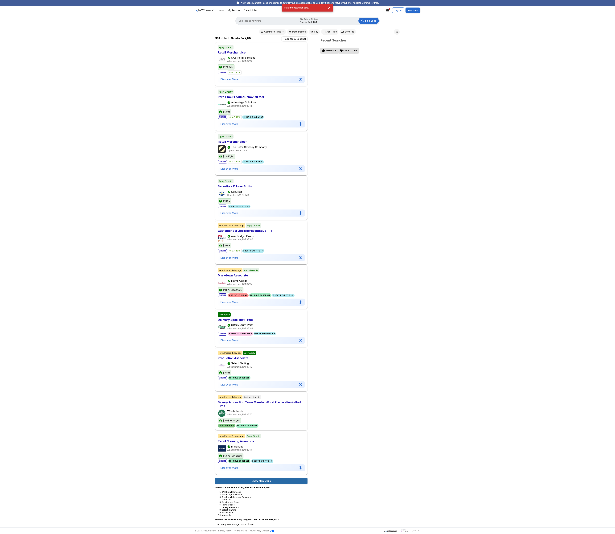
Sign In (398, 10)
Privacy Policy (224, 531)
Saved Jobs (250, 10)
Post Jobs (413, 10)
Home (221, 10)
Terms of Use (240, 531)
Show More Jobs (261, 481)
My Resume (234, 10)
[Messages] (388, 10)
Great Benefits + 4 (264, 334)
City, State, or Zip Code (309, 19)
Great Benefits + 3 (239, 206)
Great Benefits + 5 (283, 295)
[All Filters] (397, 32)
